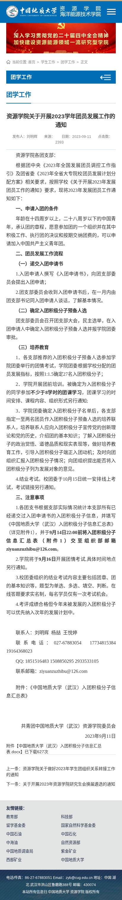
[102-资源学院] (53, 16)
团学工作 (68, 62)
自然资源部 (70, 842)
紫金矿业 (68, 851)
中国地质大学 (72, 860)
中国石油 (14, 834)
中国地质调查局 (19, 851)
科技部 (67, 817)
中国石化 (68, 834)
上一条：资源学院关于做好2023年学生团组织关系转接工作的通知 (60, 771)
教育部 (12, 817)
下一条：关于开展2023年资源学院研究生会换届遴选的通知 (60, 784)
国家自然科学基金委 (78, 825)
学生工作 (48, 62)
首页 (31, 62)
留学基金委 (15, 825)
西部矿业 (14, 860)
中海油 (12, 842)
